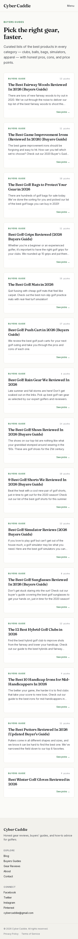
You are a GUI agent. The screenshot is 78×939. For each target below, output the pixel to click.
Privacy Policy (11, 933)
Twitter (8, 897)
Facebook (10, 892)
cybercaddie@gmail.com (18, 912)
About (7, 871)
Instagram (9, 902)
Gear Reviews (12, 866)
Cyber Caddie (17, 5)
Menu (70, 5)
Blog (6, 855)
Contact (8, 876)
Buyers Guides (12, 861)
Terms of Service (30, 933)
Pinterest (9, 907)
